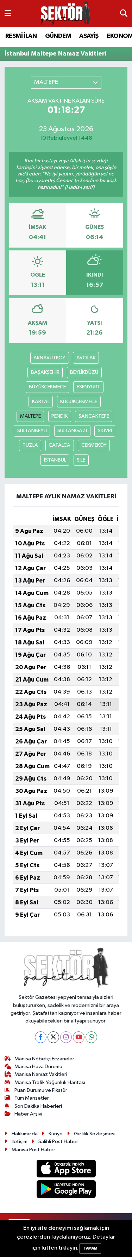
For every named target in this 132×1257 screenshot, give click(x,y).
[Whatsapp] (91, 1037)
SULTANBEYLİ (32, 430)
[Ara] (123, 13)
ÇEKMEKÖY (94, 445)
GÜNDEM (58, 36)
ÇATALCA (59, 445)
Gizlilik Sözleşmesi (94, 1133)
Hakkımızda (25, 1133)
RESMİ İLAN (21, 36)
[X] (53, 1037)
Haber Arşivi (28, 1114)
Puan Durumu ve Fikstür (40, 1090)
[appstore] (66, 1170)
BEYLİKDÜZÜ (84, 372)
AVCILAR (86, 357)
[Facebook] (40, 1037)
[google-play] (66, 1191)
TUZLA (30, 445)
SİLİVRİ (105, 430)
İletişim (19, 1141)
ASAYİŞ (88, 36)
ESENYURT (88, 386)
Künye (56, 1133)
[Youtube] (78, 1037)
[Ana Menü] (8, 14)
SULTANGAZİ (72, 430)
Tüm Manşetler (31, 1098)
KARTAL (41, 401)
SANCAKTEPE (93, 416)
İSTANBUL (55, 460)
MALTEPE (30, 416)
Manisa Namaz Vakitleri (40, 1074)
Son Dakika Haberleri (38, 1106)
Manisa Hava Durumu (38, 1066)
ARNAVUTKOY (49, 357)
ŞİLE (81, 460)
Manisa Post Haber (33, 1149)
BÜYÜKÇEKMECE (47, 386)
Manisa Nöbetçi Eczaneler (44, 1058)
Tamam (90, 1248)
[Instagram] (66, 1037)
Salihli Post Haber (58, 1141)
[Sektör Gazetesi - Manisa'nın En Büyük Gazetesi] (66, 13)
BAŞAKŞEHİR (45, 372)
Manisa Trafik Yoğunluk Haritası (49, 1082)
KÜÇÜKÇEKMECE (78, 401)
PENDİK (59, 416)
